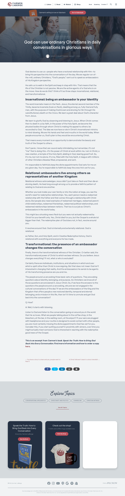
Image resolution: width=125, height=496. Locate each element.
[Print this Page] (69, 369)
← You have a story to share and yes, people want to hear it (42, 360)
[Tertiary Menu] (116, 4)
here (27, 346)
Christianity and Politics (59, 400)
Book (90, 4)
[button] (111, 4)
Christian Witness (62, 37)
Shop (78, 4)
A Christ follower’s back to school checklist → (84, 359)
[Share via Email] (76, 369)
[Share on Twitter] (55, 369)
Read (58, 4)
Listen (48, 4)
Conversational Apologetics (36, 400)
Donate (103, 4)
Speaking (97, 4)
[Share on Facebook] (47, 369)
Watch (68, 4)
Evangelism (78, 400)
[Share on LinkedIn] (62, 369)
